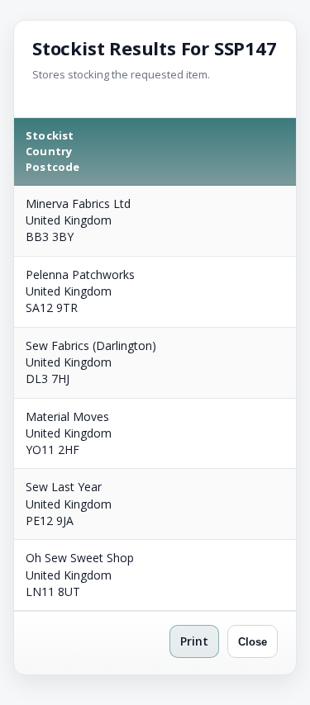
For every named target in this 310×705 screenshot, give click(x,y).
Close (252, 642)
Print (194, 641)
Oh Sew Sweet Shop (80, 557)
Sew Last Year (64, 486)
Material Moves (67, 416)
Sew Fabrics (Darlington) (91, 345)
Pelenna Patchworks (80, 274)
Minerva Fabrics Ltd (78, 203)
